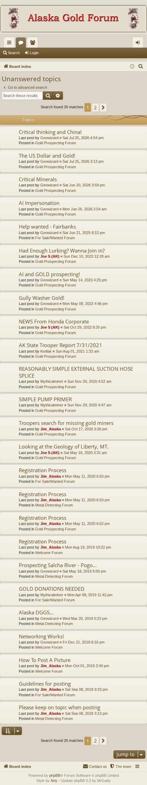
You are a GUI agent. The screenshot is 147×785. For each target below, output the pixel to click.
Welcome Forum (49, 553)
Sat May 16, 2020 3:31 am (85, 453)
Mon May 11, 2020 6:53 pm (87, 476)
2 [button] (95, 107)
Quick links (10, 44)
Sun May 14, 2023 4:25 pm (85, 280)
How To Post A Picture (44, 660)
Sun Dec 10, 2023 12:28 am (87, 256)
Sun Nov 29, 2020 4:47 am (89, 405)
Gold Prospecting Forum (55, 143)
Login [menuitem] (139, 44)
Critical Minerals (38, 179)
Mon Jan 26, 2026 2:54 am (85, 209)
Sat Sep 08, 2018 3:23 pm (86, 689)
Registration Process (42, 470)
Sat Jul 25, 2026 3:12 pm (83, 161)
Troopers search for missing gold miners (66, 422)
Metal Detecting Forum (54, 505)
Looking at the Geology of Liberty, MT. (64, 446)
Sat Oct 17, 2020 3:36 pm (86, 429)
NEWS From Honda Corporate (54, 321)
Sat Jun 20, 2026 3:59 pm (84, 185)
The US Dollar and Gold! (47, 155)
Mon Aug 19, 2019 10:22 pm (88, 547)
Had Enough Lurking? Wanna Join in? (62, 250)
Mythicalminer (51, 381)
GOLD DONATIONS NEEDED (51, 588)
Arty (54, 780)
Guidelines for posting (45, 683)
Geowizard (49, 138)
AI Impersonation (39, 202)
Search (14, 53)
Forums (22, 44)
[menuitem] (141, 66)
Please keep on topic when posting (59, 707)
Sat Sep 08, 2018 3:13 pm (86, 713)
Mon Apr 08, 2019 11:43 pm (89, 595)
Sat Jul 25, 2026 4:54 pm (83, 138)
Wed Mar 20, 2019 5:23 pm (85, 618)
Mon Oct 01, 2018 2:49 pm (87, 666)
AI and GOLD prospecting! (49, 274)
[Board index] (73, 19)
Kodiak (46, 351)
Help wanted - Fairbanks (47, 226)
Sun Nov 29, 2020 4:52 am (89, 381)
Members (34, 44)
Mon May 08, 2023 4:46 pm (85, 304)
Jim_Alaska (50, 429)
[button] (103, 107)
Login (34, 53)
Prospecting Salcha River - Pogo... (58, 565)
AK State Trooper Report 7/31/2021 (60, 345)
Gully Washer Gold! (41, 297)
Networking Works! (41, 636)
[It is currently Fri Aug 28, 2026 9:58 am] (132, 67)
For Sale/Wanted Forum (55, 238)
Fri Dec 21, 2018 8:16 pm (84, 642)
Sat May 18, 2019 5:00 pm (84, 571)
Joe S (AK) (49, 256)
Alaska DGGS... (36, 612)
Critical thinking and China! (50, 131)
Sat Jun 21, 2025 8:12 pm (84, 233)
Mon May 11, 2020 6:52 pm (87, 524)
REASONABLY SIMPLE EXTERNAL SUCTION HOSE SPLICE (76, 372)
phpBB (54, 775)
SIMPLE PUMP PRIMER (45, 399)
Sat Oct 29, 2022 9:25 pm (85, 327)
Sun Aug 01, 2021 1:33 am (77, 351)
